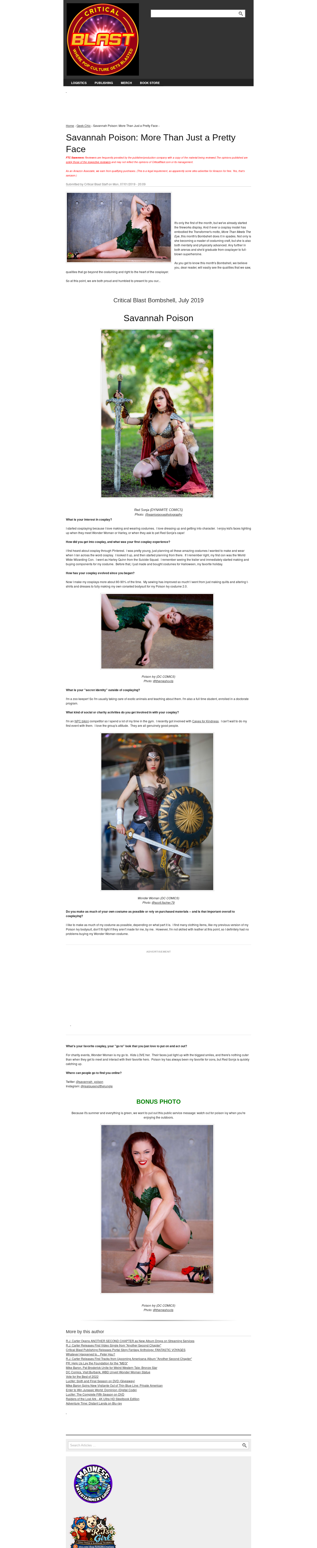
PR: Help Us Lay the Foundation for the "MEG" (97, 1363)
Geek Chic (84, 125)
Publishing (104, 83)
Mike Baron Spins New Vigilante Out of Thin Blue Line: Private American (114, 1385)
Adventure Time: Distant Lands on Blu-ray (94, 1403)
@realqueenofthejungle (97, 1086)
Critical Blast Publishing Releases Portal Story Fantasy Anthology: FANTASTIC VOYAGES (125, 1350)
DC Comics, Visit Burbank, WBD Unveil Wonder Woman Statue (108, 1372)
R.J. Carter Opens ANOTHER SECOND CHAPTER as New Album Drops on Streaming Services (130, 1341)
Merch (126, 83)
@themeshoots (163, 681)
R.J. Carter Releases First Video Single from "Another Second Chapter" (113, 1345)
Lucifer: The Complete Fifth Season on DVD (95, 1394)
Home (70, 125)
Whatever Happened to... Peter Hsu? (90, 1354)
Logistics (79, 83)
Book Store (150, 83)
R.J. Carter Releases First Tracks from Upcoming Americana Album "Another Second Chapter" (129, 1358)
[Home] (103, 38)
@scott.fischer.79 (163, 902)
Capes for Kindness (205, 721)
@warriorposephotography (163, 514)
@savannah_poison (89, 1081)
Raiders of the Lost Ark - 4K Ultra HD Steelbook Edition (102, 1399)
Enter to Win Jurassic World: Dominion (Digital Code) (101, 1390)
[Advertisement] (156, 104)
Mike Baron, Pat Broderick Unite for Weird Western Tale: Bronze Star (111, 1367)
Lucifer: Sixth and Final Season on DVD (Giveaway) (100, 1381)
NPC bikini (82, 721)
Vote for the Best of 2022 (82, 1376)
